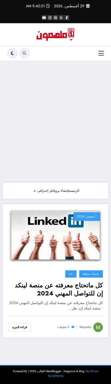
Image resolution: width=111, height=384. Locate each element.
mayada (85, 327)
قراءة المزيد (19, 327)
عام (71, 273)
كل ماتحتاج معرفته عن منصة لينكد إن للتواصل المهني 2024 (59, 289)
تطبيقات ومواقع (91, 273)
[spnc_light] (12, 53)
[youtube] (44, 17)
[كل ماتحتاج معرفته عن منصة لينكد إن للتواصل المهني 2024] (55, 235)
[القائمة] (101, 53)
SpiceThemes (55, 376)
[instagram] (49, 17)
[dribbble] (55, 17)
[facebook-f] (66, 17)
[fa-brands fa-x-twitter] (61, 17)
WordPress (91, 371)
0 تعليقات (63, 327)
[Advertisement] (55, 121)
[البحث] (24, 53)
